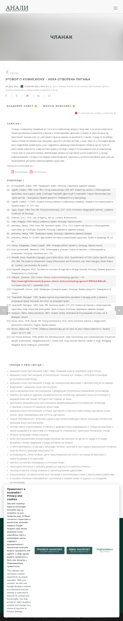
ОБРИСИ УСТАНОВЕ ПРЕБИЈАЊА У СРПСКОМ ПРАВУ (37, 462)
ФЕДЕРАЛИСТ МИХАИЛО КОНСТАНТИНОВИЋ (33, 387)
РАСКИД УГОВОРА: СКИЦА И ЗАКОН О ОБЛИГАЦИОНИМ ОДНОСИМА (46, 470)
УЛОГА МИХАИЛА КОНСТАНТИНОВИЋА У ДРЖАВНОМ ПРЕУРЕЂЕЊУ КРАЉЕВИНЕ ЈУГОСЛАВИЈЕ (59, 391)
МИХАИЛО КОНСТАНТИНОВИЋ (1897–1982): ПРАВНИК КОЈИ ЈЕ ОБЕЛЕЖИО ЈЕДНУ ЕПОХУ (55, 371)
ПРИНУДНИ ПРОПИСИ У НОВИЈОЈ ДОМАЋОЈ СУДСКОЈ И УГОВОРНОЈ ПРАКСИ (50, 466)
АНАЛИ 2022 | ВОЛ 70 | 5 (38, 86)
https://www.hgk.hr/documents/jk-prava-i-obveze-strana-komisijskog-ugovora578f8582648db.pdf (58, 281)
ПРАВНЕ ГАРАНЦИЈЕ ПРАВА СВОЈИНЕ (29, 434)
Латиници (40, 172)
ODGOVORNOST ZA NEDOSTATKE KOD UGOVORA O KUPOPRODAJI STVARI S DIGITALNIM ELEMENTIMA (62, 474)
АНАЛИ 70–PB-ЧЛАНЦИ (77, 86)
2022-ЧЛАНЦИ (59, 86)
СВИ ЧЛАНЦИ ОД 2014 (98, 86)
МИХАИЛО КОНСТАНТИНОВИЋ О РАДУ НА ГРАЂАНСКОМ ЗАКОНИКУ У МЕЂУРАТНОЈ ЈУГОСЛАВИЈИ (61, 383)
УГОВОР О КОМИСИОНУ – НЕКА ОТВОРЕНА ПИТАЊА (47, 79)
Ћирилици (22, 172)
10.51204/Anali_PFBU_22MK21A (95, 113)
